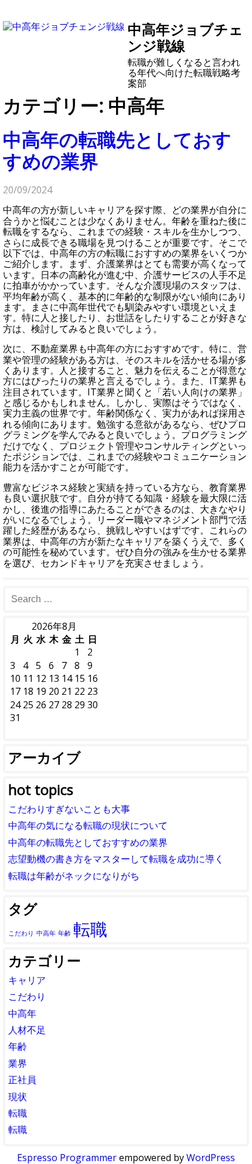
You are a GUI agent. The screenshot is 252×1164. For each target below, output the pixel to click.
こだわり (21, 933)
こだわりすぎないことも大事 (69, 809)
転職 (90, 929)
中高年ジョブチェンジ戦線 (185, 37)
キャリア (27, 980)
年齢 (64, 933)
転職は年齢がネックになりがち (73, 875)
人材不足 (27, 1029)
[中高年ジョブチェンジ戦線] (64, 26)
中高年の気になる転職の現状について (88, 825)
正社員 (22, 1079)
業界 (17, 1063)
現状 (17, 1096)
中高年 (46, 933)
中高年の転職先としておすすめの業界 (117, 150)
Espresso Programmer (67, 1157)
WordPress (210, 1157)
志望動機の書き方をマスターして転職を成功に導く (116, 858)
